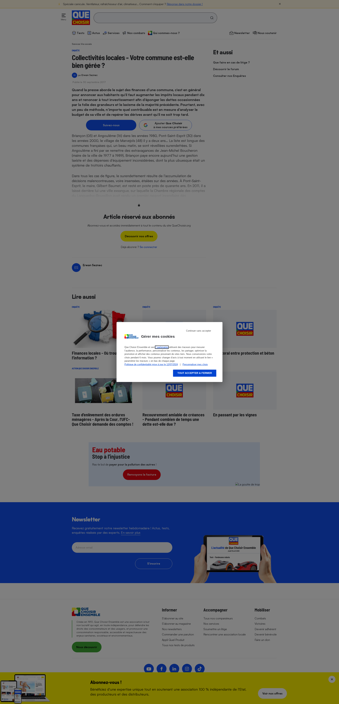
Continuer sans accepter (198, 330)
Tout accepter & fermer (194, 373)
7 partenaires (161, 347)
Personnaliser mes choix (195, 364)
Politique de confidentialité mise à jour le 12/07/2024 (151, 364)
